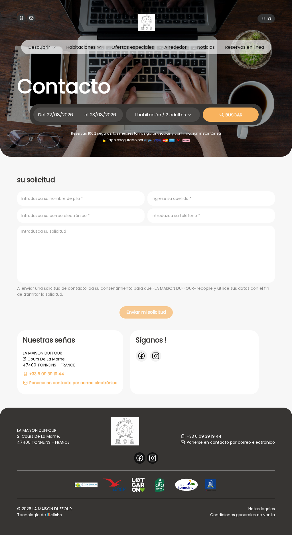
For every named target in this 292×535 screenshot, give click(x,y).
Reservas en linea (244, 47)
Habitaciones (81, 47)
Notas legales (261, 509)
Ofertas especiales (132, 47)
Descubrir (39, 47)
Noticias (206, 47)
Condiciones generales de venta (242, 515)
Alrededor (175, 47)
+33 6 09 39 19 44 (204, 436)
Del (41, 115)
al (86, 115)
